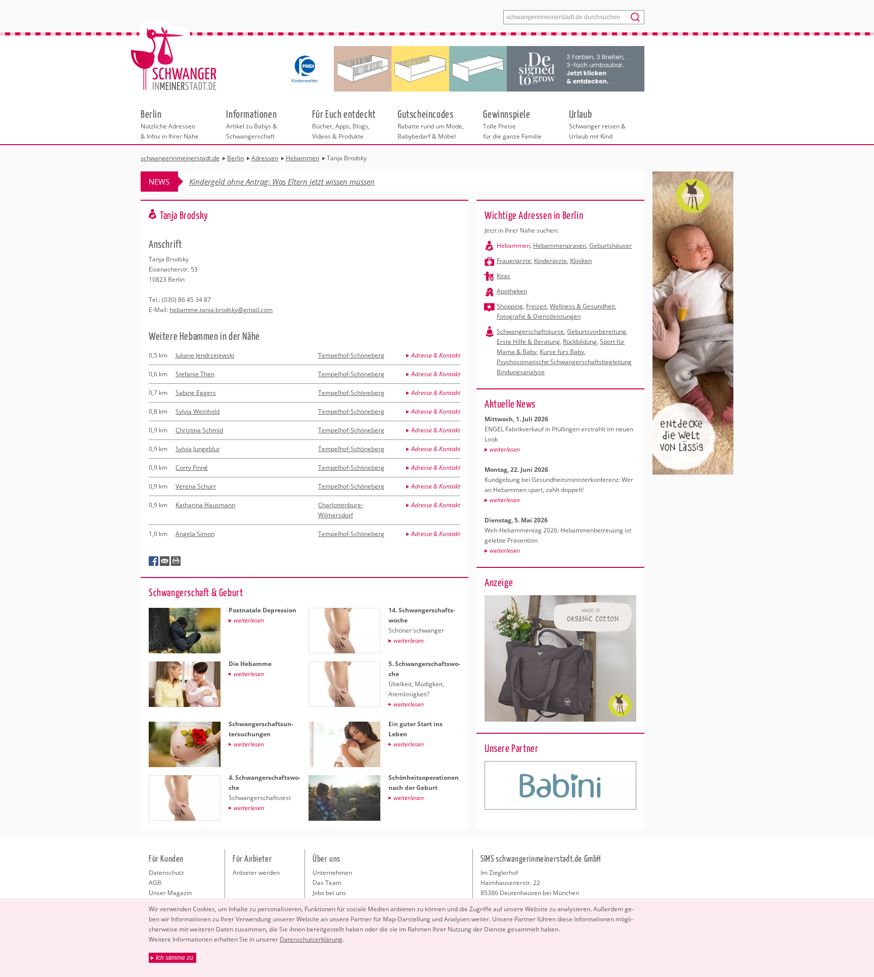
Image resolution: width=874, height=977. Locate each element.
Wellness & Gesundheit (582, 306)
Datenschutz (166, 872)
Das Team (327, 882)
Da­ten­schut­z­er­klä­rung (311, 939)
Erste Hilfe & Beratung (528, 341)
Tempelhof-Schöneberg (351, 355)
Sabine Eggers (196, 392)
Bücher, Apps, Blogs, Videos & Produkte (344, 124)
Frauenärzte (514, 260)
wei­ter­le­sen (505, 449)
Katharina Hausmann (205, 505)
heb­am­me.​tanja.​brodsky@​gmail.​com (221, 309)
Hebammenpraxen (559, 245)
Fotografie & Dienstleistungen (539, 316)
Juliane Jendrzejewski (205, 355)
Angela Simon (195, 533)
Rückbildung (580, 341)
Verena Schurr (196, 486)
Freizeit (536, 306)
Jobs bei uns (329, 893)
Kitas (503, 276)
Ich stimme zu (174, 957)
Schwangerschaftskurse (530, 331)
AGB (155, 882)
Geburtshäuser (610, 245)
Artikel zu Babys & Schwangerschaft (251, 124)
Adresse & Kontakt (435, 355)
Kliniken (581, 260)
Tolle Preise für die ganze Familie (512, 124)
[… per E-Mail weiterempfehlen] (165, 561)
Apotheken (512, 291)
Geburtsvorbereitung (596, 331)
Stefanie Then (195, 374)
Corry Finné (192, 467)
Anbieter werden (256, 872)
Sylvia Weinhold (198, 411)
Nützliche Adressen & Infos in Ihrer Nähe (170, 124)
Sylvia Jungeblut (198, 449)
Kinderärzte (550, 260)
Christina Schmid (199, 430)
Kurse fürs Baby (562, 351)
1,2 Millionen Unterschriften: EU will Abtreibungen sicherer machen (301, 181)
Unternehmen (332, 872)
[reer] (560, 785)
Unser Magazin (170, 893)
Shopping (510, 306)
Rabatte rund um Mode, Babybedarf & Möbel (431, 124)
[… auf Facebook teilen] (154, 561)
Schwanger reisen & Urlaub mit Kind (597, 124)
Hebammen (513, 245)
